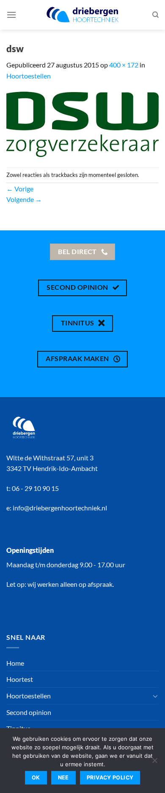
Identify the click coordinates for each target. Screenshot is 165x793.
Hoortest (19, 679)
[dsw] (82, 123)
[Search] (155, 15)
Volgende (24, 199)
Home (15, 663)
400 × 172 (123, 65)
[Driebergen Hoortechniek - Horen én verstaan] (82, 14)
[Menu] (11, 14)
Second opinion (28, 712)
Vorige (19, 189)
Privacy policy (110, 777)
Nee (63, 777)
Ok (36, 777)
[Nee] (154, 763)
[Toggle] (155, 696)
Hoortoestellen (28, 76)
